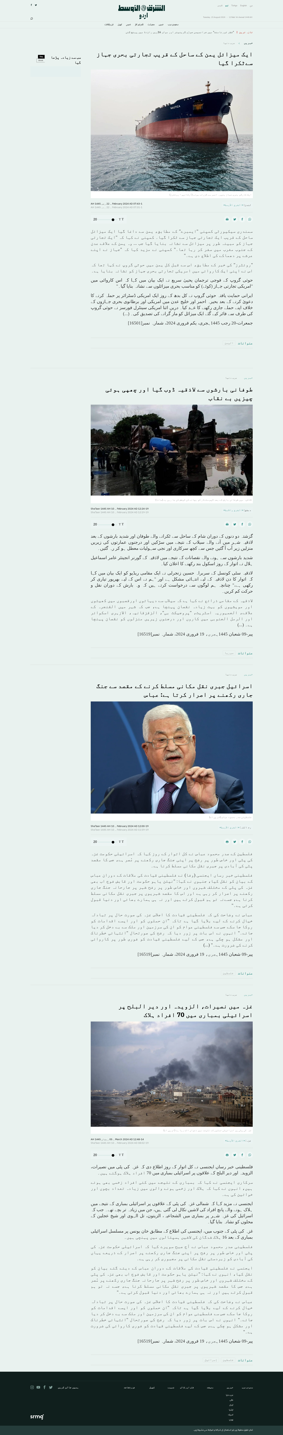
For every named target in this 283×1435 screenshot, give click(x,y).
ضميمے (128, 25)
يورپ (231, 1420)
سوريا (229, 653)
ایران (231, 1405)
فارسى (219, 6)
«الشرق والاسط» (233, 510)
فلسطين (228, 973)
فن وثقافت (108, 25)
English (243, 6)
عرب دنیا (229, 43)
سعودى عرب (173, 25)
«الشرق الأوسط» (233, 204)
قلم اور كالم (139, 25)
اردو (226, 6)
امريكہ (230, 1415)
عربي (251, 6)
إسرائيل (211, 1360)
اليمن (229, 343)
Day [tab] (41, 56)
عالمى (231, 1400)
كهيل (120, 25)
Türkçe (234, 6)
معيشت (151, 25)
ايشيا (231, 1410)
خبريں (161, 25)
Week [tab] (40, 60)
